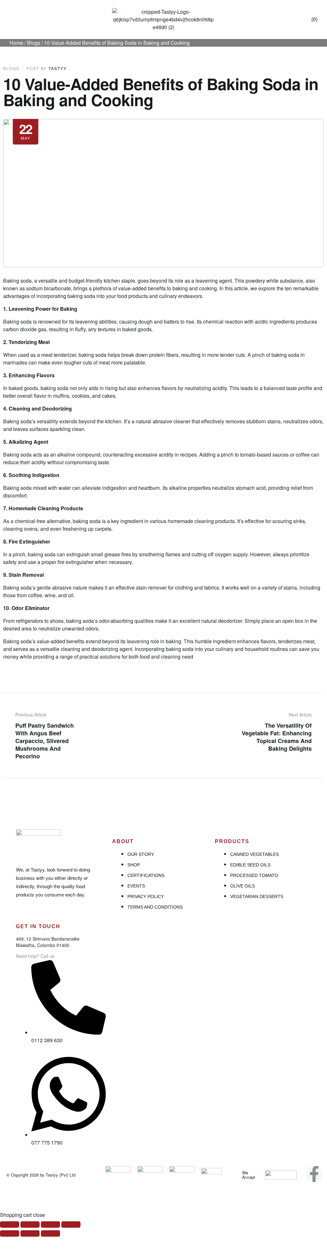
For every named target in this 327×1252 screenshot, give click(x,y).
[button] (13, 22)
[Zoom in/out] (70, 1224)
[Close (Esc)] (9, 1224)
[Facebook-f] (314, 1174)
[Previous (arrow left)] (9, 1233)
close (39, 1214)
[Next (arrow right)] (50, 1233)
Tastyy (58, 68)
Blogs (33, 42)
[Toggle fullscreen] (50, 1224)
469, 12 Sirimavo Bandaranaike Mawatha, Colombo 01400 (48, 941)
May (25, 130)
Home (16, 42)
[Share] (30, 1224)
